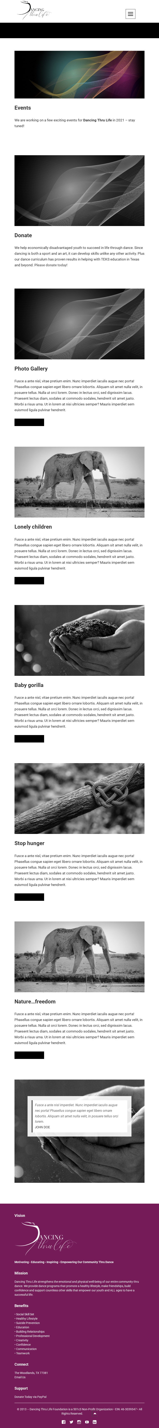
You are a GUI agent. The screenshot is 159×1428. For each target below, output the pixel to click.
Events (22, 108)
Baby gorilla (28, 685)
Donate (23, 235)
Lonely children (33, 527)
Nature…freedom (35, 1001)
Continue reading (30, 422)
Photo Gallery (31, 369)
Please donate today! (50, 265)
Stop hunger (29, 843)
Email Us (19, 1377)
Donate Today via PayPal (30, 1396)
